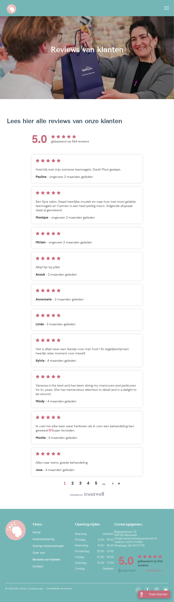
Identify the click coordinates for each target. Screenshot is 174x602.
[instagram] (156, 590)
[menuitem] (53, 532)
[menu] (166, 8)
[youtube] (166, 590)
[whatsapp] (138, 590)
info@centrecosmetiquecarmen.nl (135, 538)
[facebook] (147, 590)
